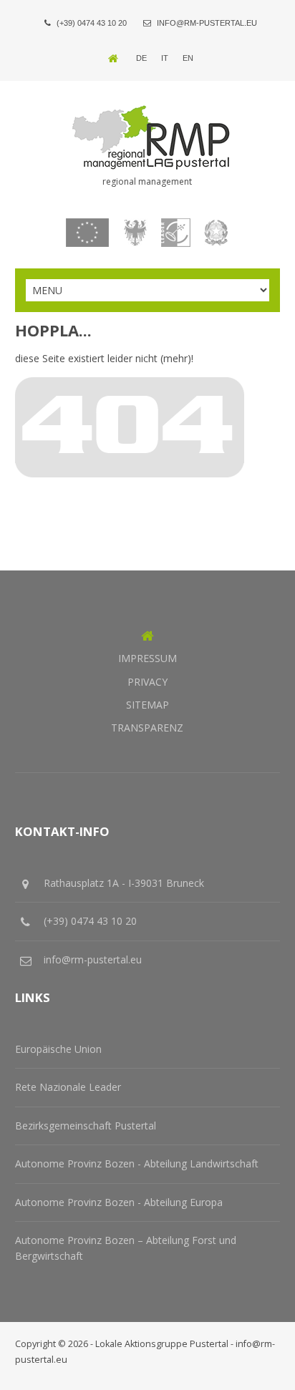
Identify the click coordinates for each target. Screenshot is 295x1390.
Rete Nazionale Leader (68, 1087)
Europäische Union (58, 1049)
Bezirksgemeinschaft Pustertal (85, 1125)
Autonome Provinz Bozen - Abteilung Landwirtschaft (136, 1163)
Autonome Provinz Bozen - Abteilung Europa (119, 1202)
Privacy (147, 682)
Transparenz (147, 727)
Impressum (147, 658)
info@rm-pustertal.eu (207, 23)
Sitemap (147, 704)
